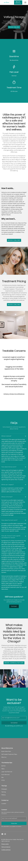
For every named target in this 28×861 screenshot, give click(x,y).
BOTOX (3, 766)
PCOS (3, 780)
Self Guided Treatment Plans (9, 754)
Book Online (18, 2)
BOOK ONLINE (14, 27)
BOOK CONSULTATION (14, 663)
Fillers (2, 769)
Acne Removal (5, 774)
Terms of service (5, 847)
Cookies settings (5, 849)
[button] (25, 2)
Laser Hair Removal (6, 771)
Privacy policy (5, 844)
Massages (4, 789)
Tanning (3, 792)
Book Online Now (6, 751)
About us (3, 757)
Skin (2, 777)
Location (3, 803)
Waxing (3, 795)
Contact (14, 606)
